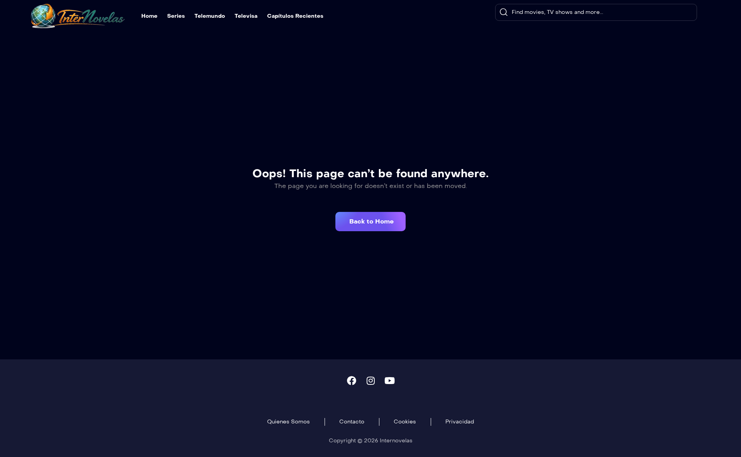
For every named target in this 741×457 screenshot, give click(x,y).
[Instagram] (370, 380)
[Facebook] (351, 380)
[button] (370, 221)
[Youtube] (389, 380)
